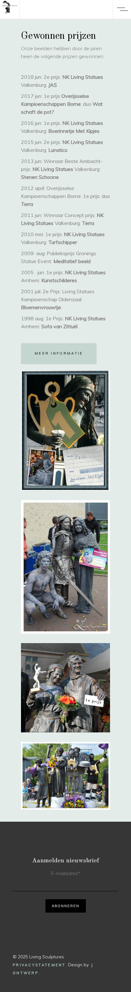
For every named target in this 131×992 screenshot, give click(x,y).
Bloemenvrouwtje (41, 307)
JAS (52, 85)
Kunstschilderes (59, 280)
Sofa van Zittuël (59, 326)
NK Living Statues (82, 77)
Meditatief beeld (72, 261)
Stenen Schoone (40, 177)
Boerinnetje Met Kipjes (74, 131)
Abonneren (65, 906)
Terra (27, 204)
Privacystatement (39, 965)
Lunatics (57, 150)
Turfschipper (62, 242)
